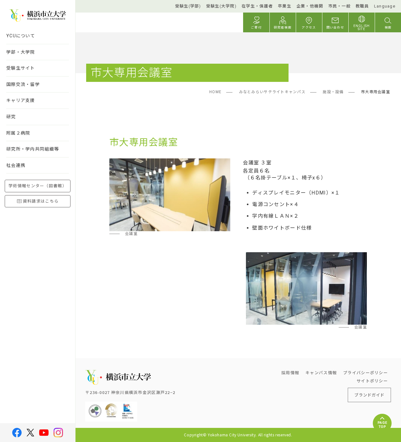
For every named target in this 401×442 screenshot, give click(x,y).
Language (384, 6)
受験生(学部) (188, 6)
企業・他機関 (309, 6)
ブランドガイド (369, 395)
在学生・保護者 (257, 6)
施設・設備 (333, 92)
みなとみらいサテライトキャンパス (272, 92)
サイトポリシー (372, 381)
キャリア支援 (20, 100)
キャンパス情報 (321, 372)
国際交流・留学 (23, 84)
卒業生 (284, 6)
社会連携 (15, 165)
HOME (215, 92)
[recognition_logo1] (95, 406)
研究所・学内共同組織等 (32, 149)
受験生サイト (20, 68)
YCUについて (20, 35)
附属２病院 (18, 133)
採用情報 (290, 372)
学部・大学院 (20, 52)
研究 (11, 116)
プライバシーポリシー (365, 372)
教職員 (362, 6)
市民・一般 (339, 6)
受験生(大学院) (221, 6)
